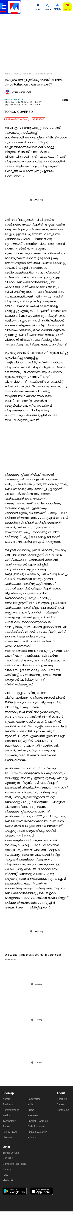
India (30, 1104)
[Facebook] (45, 1206)
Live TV (67, 9)
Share (65, 100)
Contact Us (63, 1110)
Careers (61, 1104)
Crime (30, 1110)
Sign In (57, 9)
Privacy (7, 1169)
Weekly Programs (22, 73)
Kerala (6, 1099)
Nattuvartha (34, 1099)
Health (6, 1115)
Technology (9, 1121)
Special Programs (37, 1121)
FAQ (5, 1175)
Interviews (33, 1115)
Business (8, 1104)
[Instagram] (36, 1206)
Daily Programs (36, 1126)
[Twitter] (28, 1206)
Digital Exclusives (37, 1132)
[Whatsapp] (20, 1206)
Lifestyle (7, 1137)
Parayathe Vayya (43, 73)
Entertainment (11, 1110)
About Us (62, 1099)
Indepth (31, 1137)
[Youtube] (53, 1206)
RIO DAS (8, 1158)
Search (47, 9)
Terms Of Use (11, 1153)
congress (38, 119)
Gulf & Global (10, 1132)
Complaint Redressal (14, 1164)
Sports (6, 1126)
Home (7, 73)
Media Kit (8, 1180)
